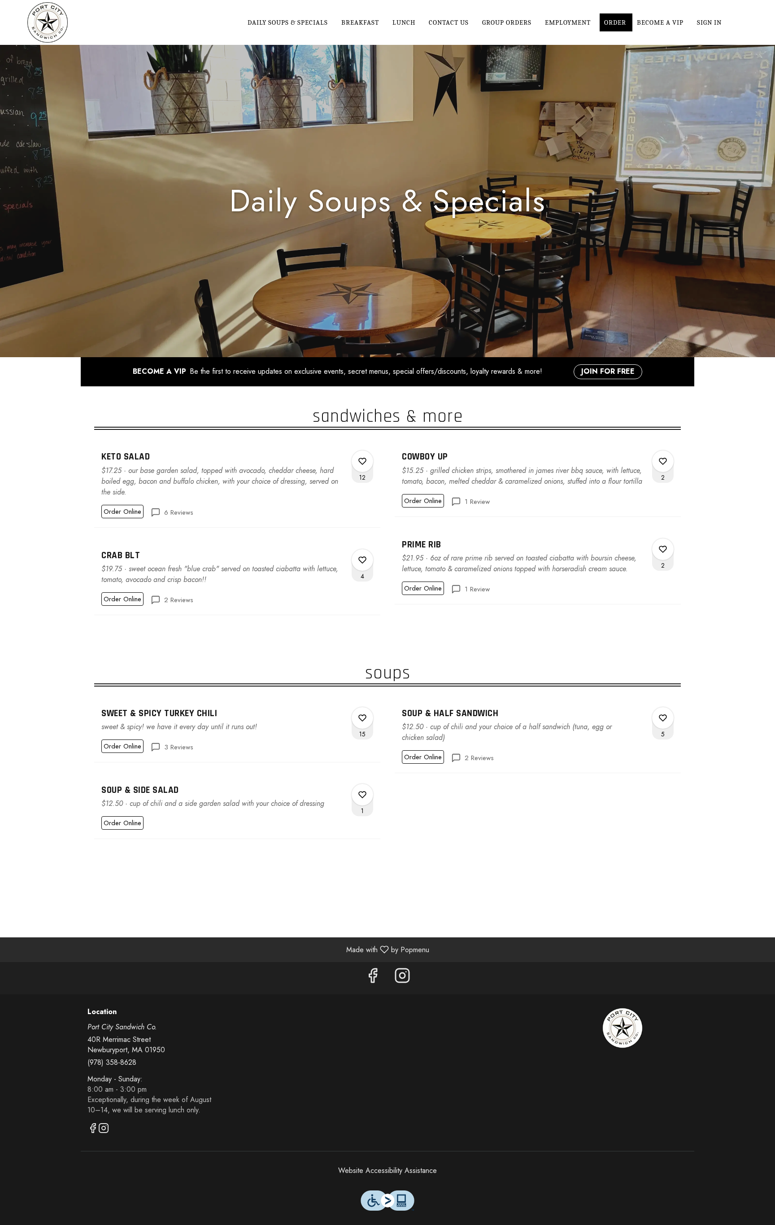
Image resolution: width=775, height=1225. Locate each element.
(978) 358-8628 (111, 1063)
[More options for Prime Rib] (663, 549)
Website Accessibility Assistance (387, 1171)
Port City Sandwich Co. (623, 1028)
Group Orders (506, 22)
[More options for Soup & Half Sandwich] (663, 718)
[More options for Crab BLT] (362, 560)
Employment (568, 22)
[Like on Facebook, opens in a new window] (373, 978)
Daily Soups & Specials (288, 22)
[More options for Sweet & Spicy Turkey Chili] (362, 718)
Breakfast (360, 22)
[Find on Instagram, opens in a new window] (402, 978)
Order (616, 22)
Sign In (709, 22)
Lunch (403, 22)
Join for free (608, 371)
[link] (122, 511)
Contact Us (449, 22)
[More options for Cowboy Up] (663, 461)
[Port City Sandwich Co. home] (47, 22)
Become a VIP (660, 22)
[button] (237, 485)
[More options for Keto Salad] (362, 461)
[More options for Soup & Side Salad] (362, 794)
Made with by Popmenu (218, 949)
